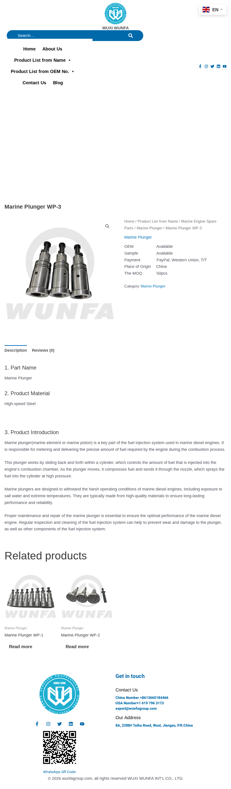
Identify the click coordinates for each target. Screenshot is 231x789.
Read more (20, 646)
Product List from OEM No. (40, 71)
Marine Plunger (149, 228)
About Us (52, 48)
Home (29, 48)
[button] (107, 226)
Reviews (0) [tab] (43, 350)
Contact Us (34, 82)
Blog (58, 82)
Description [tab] (16, 350)
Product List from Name (40, 60)
